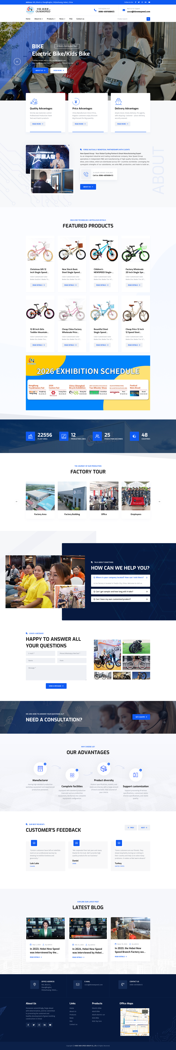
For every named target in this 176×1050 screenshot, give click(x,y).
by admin (48, 945)
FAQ (70, 19)
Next (143, 828)
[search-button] (148, 19)
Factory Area (40, 514)
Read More (36, 124)
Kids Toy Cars (97, 1021)
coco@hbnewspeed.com (138, 11)
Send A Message (55, 686)
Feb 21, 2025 (79, 945)
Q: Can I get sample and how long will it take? (113, 591)
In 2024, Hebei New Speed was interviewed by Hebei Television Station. (87, 952)
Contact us (80, 19)
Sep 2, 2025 (36, 945)
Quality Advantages (41, 108)
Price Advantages (82, 108)
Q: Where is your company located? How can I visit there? (119, 577)
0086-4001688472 (106, 11)
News (61, 19)
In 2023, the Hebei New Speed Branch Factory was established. (130, 952)
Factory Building (72, 514)
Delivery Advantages (127, 108)
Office (104, 514)
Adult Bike (96, 1011)
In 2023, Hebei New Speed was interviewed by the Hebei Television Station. (44, 952)
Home (28, 19)
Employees (136, 514)
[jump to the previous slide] (17, 61)
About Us (37, 19)
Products (50, 19)
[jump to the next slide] (159, 61)
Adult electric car (98, 1015)
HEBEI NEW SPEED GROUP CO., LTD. (85, 1046)
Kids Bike (95, 1018)
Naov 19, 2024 (122, 944)
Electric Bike (96, 1008)
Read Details (37, 285)
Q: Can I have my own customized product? (112, 599)
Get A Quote (140, 717)
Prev (132, 828)
